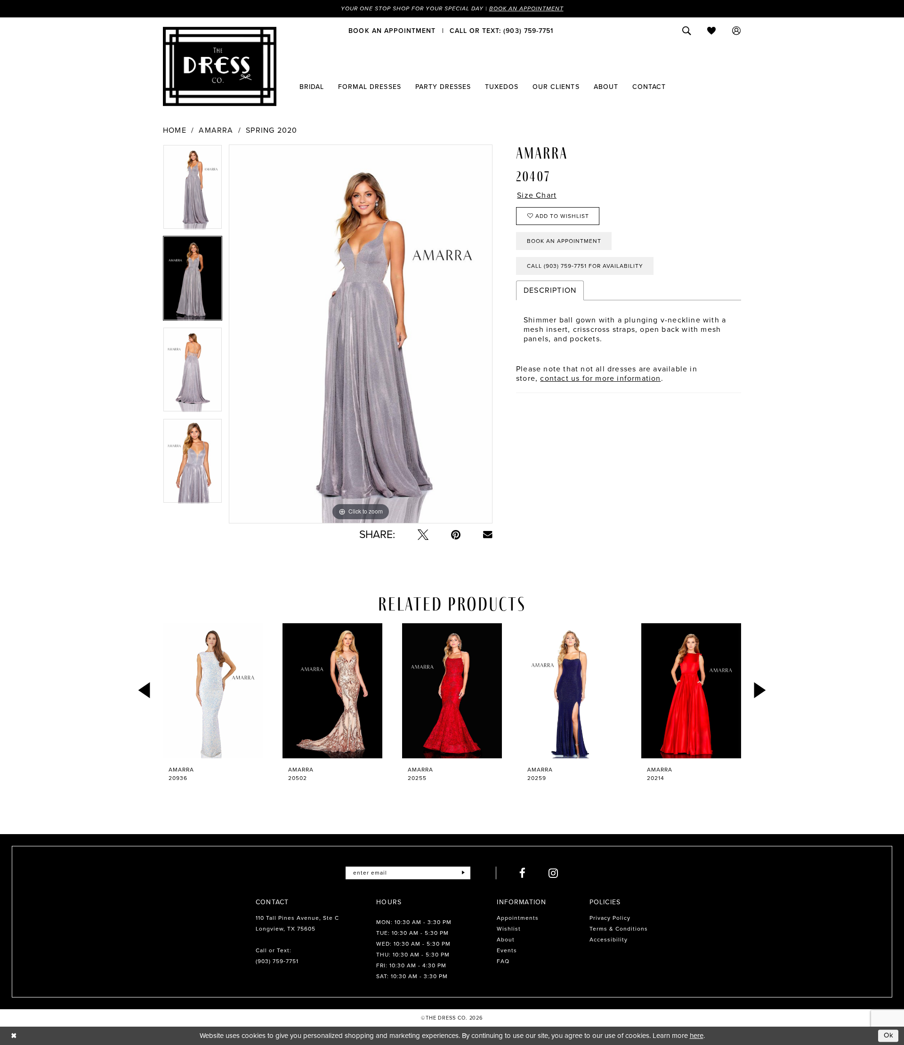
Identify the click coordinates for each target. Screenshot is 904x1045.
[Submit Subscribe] (463, 873)
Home (174, 130)
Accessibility (608, 939)
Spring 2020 (271, 130)
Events (507, 950)
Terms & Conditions (618, 928)
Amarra (216, 130)
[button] (736, 30)
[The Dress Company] (219, 66)
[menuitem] (392, 30)
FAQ (503, 961)
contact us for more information (600, 378)
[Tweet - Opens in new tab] (423, 534)
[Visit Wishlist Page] (711, 30)
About (506, 939)
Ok (889, 1035)
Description (550, 290)
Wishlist (509, 928)
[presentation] (213, 690)
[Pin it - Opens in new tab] (455, 534)
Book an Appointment (526, 8)
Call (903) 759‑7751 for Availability (585, 266)
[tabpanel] (192, 190)
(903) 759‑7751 (277, 961)
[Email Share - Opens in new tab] (487, 534)
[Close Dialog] (14, 1036)
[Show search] (686, 30)
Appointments (518, 918)
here (696, 1035)
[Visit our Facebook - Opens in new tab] (522, 873)
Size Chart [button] (537, 195)
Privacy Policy (609, 918)
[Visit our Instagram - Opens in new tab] (553, 873)
